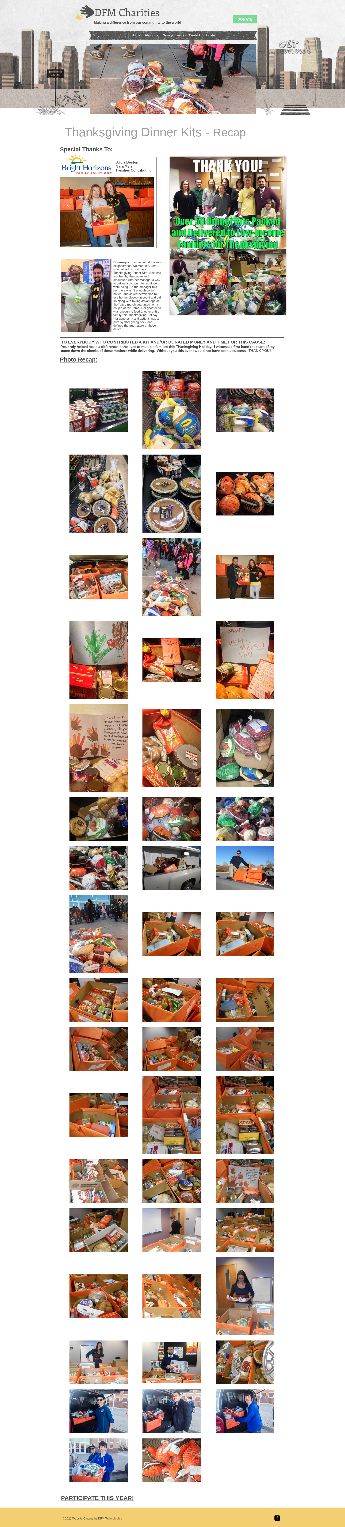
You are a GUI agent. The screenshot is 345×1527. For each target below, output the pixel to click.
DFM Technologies (110, 1518)
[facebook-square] (277, 1518)
